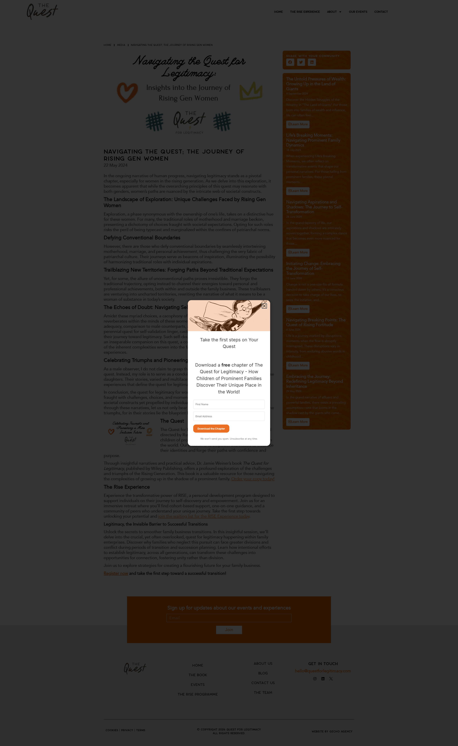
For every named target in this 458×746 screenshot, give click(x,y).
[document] (229, 373)
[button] (264, 306)
